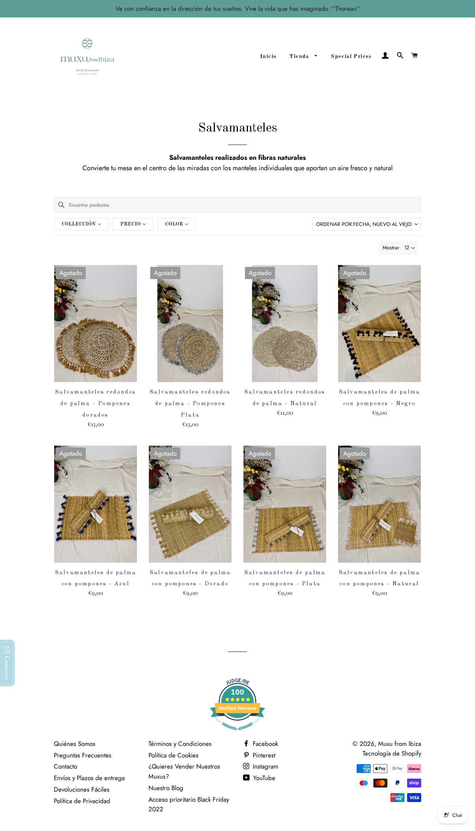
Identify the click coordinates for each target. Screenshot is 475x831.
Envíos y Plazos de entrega (89, 777)
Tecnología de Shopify (392, 753)
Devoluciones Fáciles (81, 789)
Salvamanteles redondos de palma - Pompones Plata (190, 403)
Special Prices (351, 56)
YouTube (263, 777)
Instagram (264, 766)
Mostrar (391, 247)
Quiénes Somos (74, 743)
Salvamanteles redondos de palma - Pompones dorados (95, 403)
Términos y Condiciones (180, 743)
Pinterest (263, 755)
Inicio (268, 56)
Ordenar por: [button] (364, 224)
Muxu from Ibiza (399, 743)
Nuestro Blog (165, 787)
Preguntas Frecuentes (82, 755)
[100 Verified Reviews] (237, 733)
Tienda (300, 56)
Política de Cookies (173, 755)
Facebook (264, 743)
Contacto (65, 766)
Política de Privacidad (82, 800)
